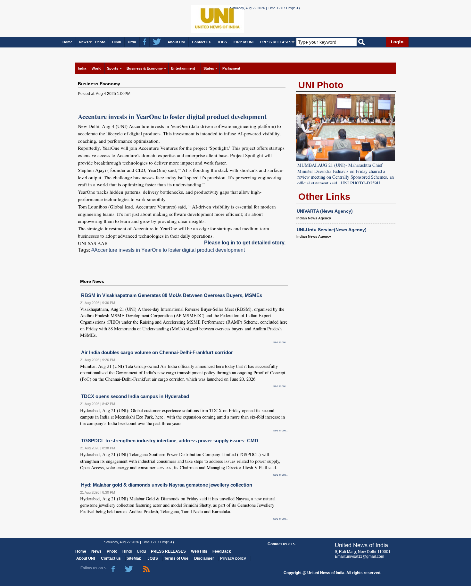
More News (92, 281)
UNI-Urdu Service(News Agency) (332, 229)
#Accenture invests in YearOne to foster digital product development (168, 250)
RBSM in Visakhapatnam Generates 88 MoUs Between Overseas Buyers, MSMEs (171, 295)
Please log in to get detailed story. (244, 242)
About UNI (176, 42)
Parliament (231, 68)
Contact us (201, 42)
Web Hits (199, 551)
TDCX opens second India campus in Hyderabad (135, 396)
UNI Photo (320, 85)
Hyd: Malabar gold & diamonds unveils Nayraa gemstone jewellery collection (166, 485)
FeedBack (221, 551)
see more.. (280, 342)
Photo (100, 42)
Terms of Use (176, 558)
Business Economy (99, 83)
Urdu (132, 42)
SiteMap (134, 558)
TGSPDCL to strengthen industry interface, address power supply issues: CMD (169, 440)
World (97, 68)
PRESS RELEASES (275, 42)
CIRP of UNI (243, 42)
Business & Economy (145, 68)
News (83, 42)
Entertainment (183, 68)
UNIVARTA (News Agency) (325, 211)
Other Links (324, 196)
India (82, 68)
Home (67, 42)
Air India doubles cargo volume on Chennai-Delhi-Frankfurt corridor (157, 352)
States (208, 68)
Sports (112, 68)
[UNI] (199, 18)
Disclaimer (204, 558)
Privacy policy (233, 558)
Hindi (116, 42)
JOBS (222, 42)
